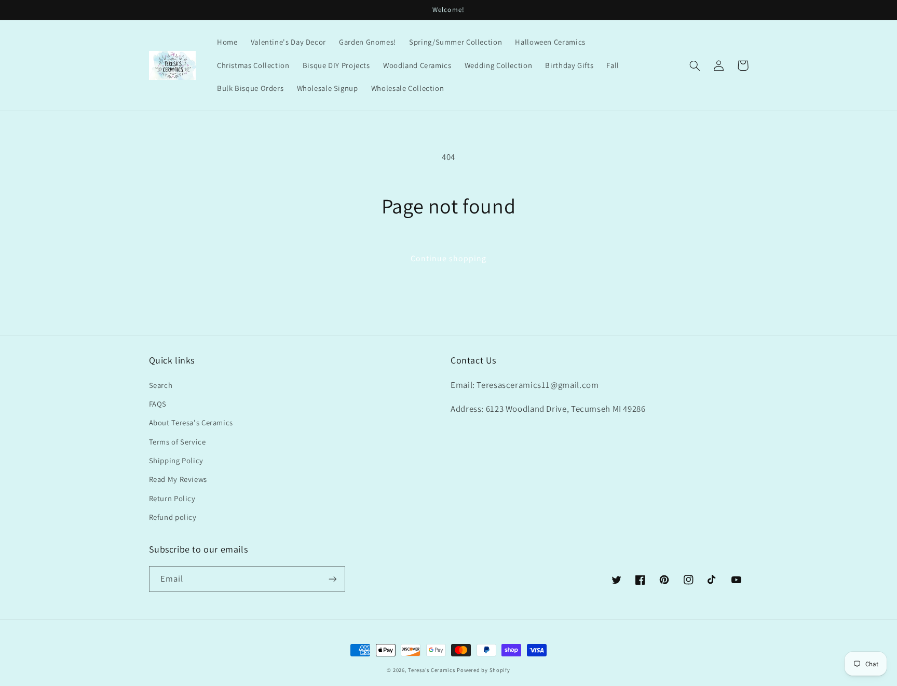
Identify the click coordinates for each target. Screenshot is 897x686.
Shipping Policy (176, 460)
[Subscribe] (332, 578)
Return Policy (172, 498)
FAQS (158, 404)
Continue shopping (449, 258)
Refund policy (173, 517)
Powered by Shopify (483, 670)
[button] (695, 65)
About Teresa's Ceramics (191, 422)
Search (161, 385)
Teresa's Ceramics (431, 670)
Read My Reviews (178, 479)
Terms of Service (177, 442)
